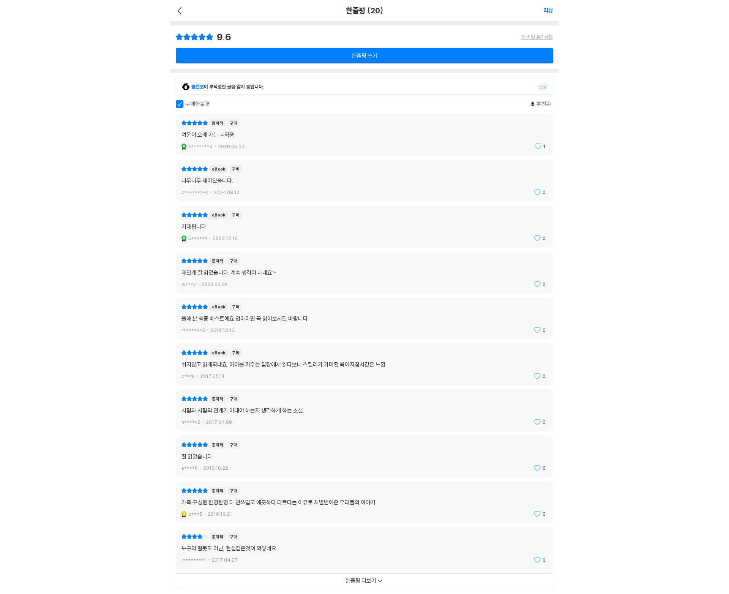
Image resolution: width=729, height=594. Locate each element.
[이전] (178, 10)
